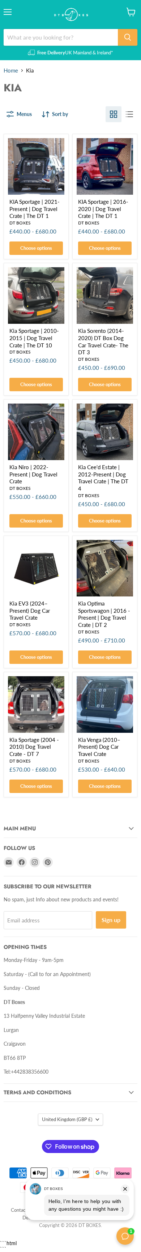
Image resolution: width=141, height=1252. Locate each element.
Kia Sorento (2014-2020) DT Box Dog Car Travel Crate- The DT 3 (103, 341)
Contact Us (22, 1210)
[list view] (129, 114)
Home (11, 70)
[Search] (127, 37)
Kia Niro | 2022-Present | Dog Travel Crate (33, 474)
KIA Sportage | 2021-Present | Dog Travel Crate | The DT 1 (34, 208)
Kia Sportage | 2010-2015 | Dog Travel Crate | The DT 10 (34, 337)
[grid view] (113, 114)
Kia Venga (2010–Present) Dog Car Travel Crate (99, 746)
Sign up (111, 919)
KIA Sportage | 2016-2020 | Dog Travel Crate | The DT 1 (103, 208)
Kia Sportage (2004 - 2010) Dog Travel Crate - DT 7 (34, 746)
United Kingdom (67, 1119)
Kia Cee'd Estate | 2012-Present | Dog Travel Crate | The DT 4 (103, 478)
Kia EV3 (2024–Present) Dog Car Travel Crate (29, 610)
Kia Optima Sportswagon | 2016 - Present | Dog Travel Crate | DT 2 (104, 614)
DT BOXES (20, 223)
